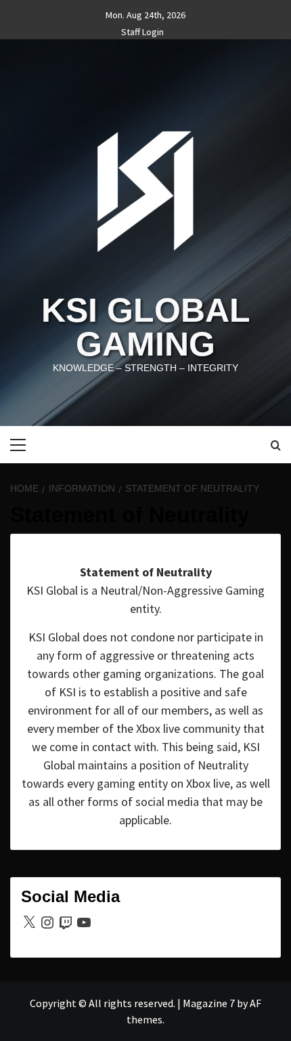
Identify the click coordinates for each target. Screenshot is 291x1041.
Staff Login (142, 30)
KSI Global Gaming (145, 327)
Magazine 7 (209, 1003)
